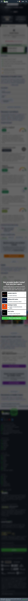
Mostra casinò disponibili (15, 318)
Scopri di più (8, 599)
